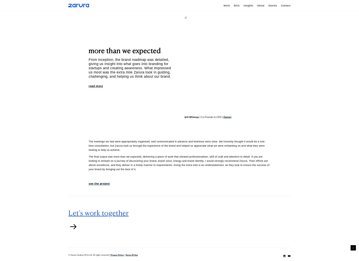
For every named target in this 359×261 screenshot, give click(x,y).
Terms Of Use (132, 255)
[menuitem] (228, 5)
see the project (99, 183)
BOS (237, 5)
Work (227, 5)
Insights (248, 5)
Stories (272, 5)
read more (96, 86)
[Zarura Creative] (78, 5)
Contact (286, 5)
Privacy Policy (117, 255)
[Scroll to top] (353, 247)
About (260, 5)
